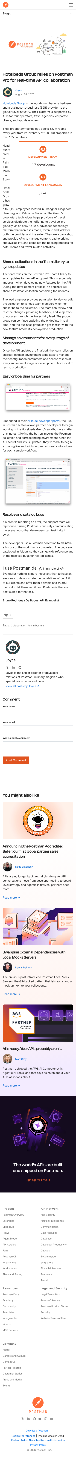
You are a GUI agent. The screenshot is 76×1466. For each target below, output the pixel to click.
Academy (8, 1300)
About (6, 1349)
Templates (8, 1312)
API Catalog (9, 1244)
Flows (6, 1232)
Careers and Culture (14, 1355)
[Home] (5, 4)
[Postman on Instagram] (45, 1419)
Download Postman (37, 1430)
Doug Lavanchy (24, 866)
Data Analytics (49, 1232)
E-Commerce (48, 1256)
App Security (48, 1214)
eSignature (47, 1262)
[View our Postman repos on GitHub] (21, 667)
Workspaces (10, 1268)
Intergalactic (10, 1318)
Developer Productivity (54, 1244)
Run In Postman (36, 625)
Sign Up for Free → (38, 1180)
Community (9, 1306)
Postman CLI (10, 1256)
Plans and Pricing (12, 1274)
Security (45, 1312)
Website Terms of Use (53, 1318)
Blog (6, 13)
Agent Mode (10, 1238)
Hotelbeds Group (14, 103)
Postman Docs (11, 1294)
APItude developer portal (43, 421)
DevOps (45, 1250)
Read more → (11, 897)
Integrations (9, 1262)
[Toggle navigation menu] (71, 4)
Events (6, 1385)
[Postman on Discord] (51, 1419)
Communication (50, 1226)
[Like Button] (6, 615)
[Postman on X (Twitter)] (23, 1419)
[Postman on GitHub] (34, 1419)
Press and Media (12, 1379)
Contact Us (9, 1361)
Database (46, 1238)
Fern (5, 1250)
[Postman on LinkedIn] (28, 1419)
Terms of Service (50, 1300)
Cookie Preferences (23, 1435)
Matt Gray (21, 1059)
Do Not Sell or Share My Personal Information (38, 1440)
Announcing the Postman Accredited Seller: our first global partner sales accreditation (33, 851)
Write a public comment (16, 738)
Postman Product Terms (54, 1306)
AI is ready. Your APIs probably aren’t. (32, 1048)
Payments (46, 1274)
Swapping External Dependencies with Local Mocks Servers (34, 954)
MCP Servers (10, 1330)
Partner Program (12, 1367)
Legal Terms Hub (50, 1294)
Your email (9, 722)
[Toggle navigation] (71, 12)
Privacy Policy (38, 1444)
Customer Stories (12, 1373)
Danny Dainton (23, 967)
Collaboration (18, 625)
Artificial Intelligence (52, 1220)
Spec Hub (8, 1226)
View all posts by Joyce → (23, 686)
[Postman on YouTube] (40, 1419)
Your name (9, 706)
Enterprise (8, 1220)
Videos (6, 1324)
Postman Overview (13, 1214)
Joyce (18, 90)
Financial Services (51, 1268)
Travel (44, 1280)
